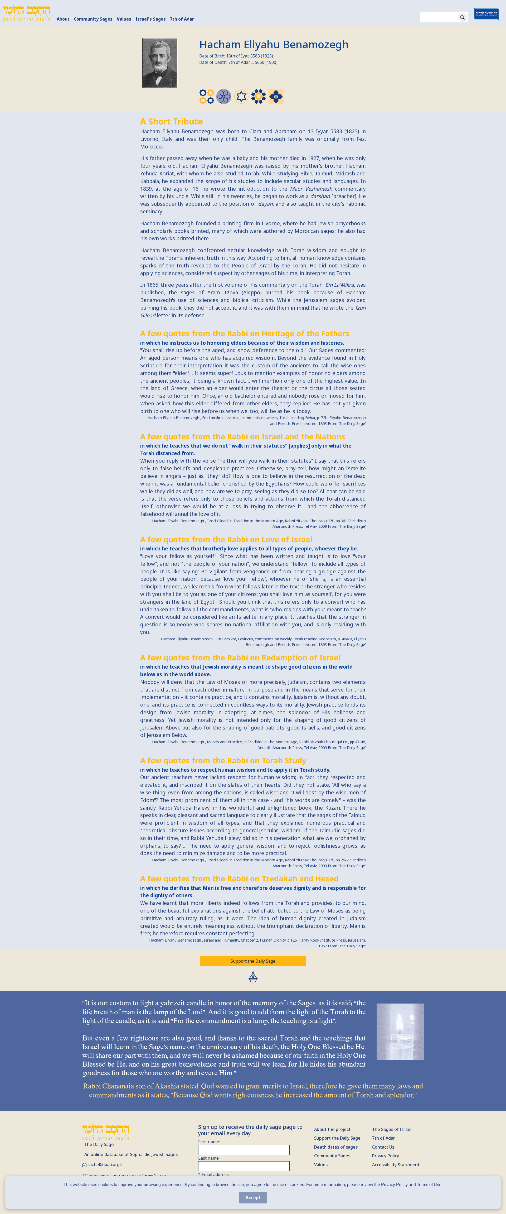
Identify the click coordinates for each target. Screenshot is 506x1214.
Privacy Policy (385, 1156)
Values (124, 19)
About (63, 19)
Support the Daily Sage (253, 961)
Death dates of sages (336, 1147)
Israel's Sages (150, 19)
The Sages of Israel (391, 1129)
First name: (209, 1142)
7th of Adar (182, 19)
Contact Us (383, 1147)
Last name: (209, 1158)
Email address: (214, 1174)
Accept (253, 1198)
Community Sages (93, 19)
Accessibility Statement (396, 1165)
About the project (332, 1129)
